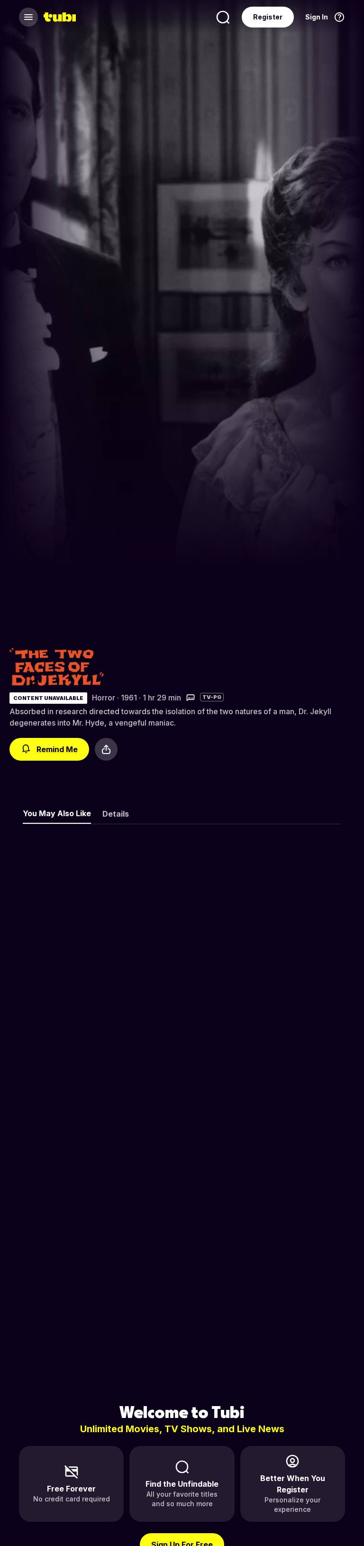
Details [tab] (115, 814)
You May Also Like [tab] (57, 813)
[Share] (106, 749)
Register (267, 17)
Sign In (316, 17)
